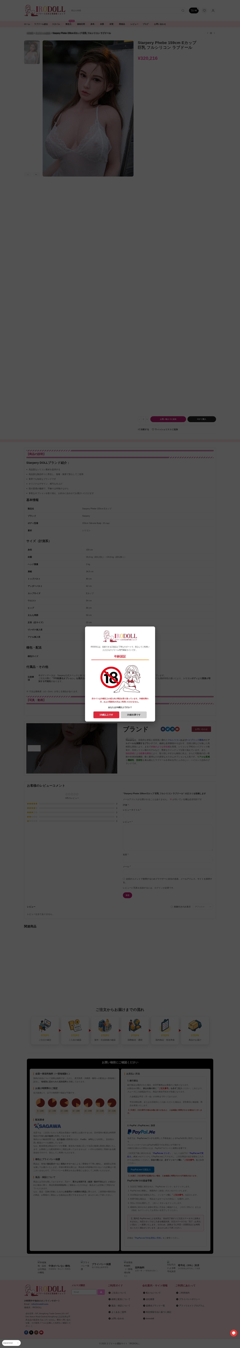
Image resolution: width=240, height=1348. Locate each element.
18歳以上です (106, 715)
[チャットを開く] (233, 1333)
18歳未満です (134, 715)
